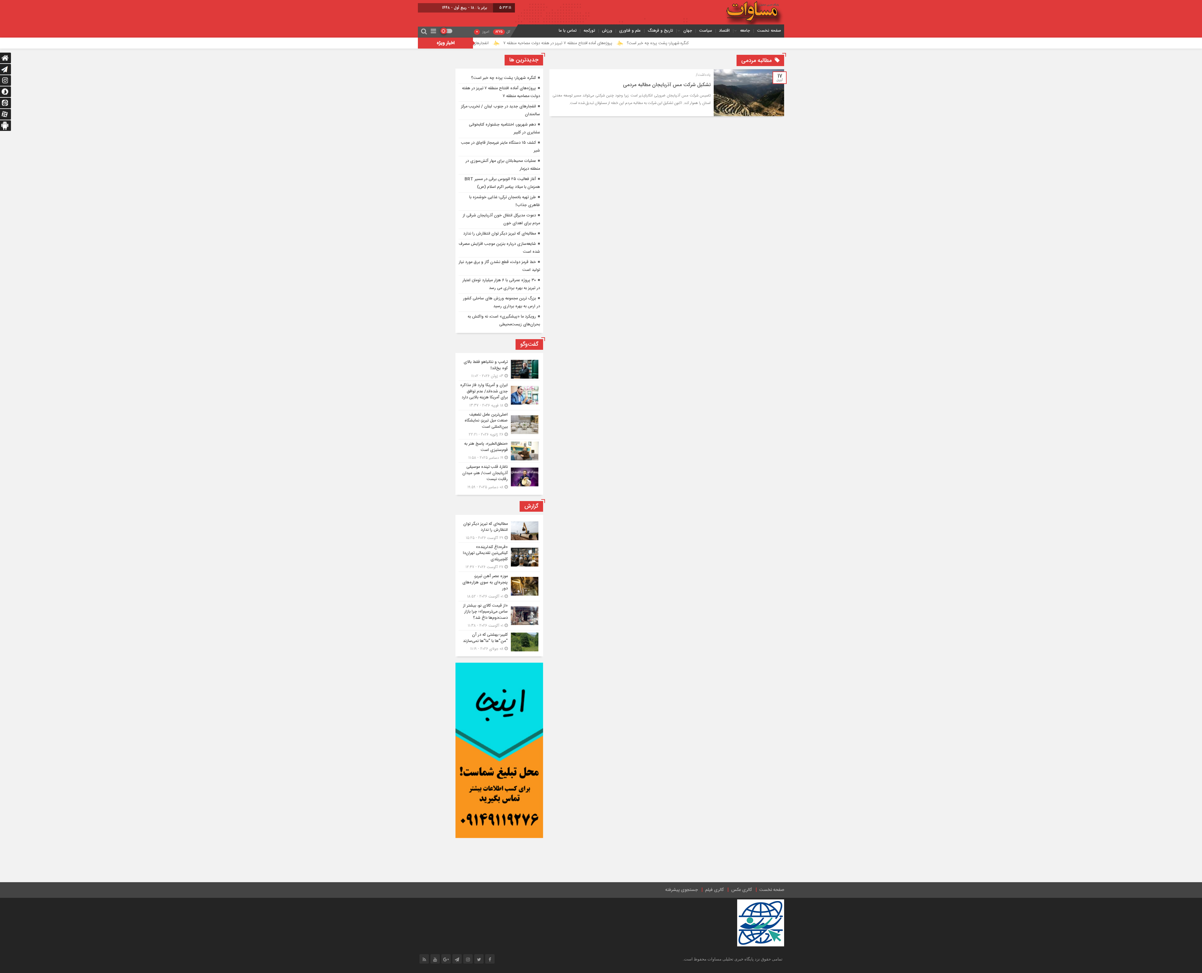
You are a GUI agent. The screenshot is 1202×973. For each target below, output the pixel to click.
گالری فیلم (714, 890)
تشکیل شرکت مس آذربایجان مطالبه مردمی (667, 85)
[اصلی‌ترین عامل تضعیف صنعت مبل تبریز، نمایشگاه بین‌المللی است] (499, 424)
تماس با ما (568, 30)
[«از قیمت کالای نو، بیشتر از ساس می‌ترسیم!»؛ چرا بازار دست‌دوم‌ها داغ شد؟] (499, 615)
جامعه (745, 30)
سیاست (705, 30)
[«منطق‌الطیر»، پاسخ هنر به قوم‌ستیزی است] (499, 450)
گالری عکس (741, 890)
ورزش (607, 30)
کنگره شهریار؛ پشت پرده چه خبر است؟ (715, 43)
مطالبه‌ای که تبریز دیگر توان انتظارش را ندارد (499, 233)
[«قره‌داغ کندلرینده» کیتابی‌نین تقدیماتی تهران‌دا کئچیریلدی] (499, 557)
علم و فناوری (630, 30)
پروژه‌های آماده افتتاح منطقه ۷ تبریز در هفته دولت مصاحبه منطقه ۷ (615, 43)
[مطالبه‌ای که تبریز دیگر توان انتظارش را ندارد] (499, 531)
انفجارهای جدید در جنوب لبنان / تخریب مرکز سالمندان (502, 43)
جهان (687, 30)
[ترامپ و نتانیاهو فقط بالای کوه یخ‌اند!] (499, 369)
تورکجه (589, 30)
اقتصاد (724, 30)
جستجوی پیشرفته (681, 890)
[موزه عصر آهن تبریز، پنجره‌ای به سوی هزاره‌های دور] (499, 586)
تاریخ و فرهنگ (660, 30)
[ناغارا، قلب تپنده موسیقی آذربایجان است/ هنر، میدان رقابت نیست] (499, 476)
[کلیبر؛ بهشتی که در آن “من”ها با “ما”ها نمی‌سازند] (499, 641)
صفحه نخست (769, 30)
